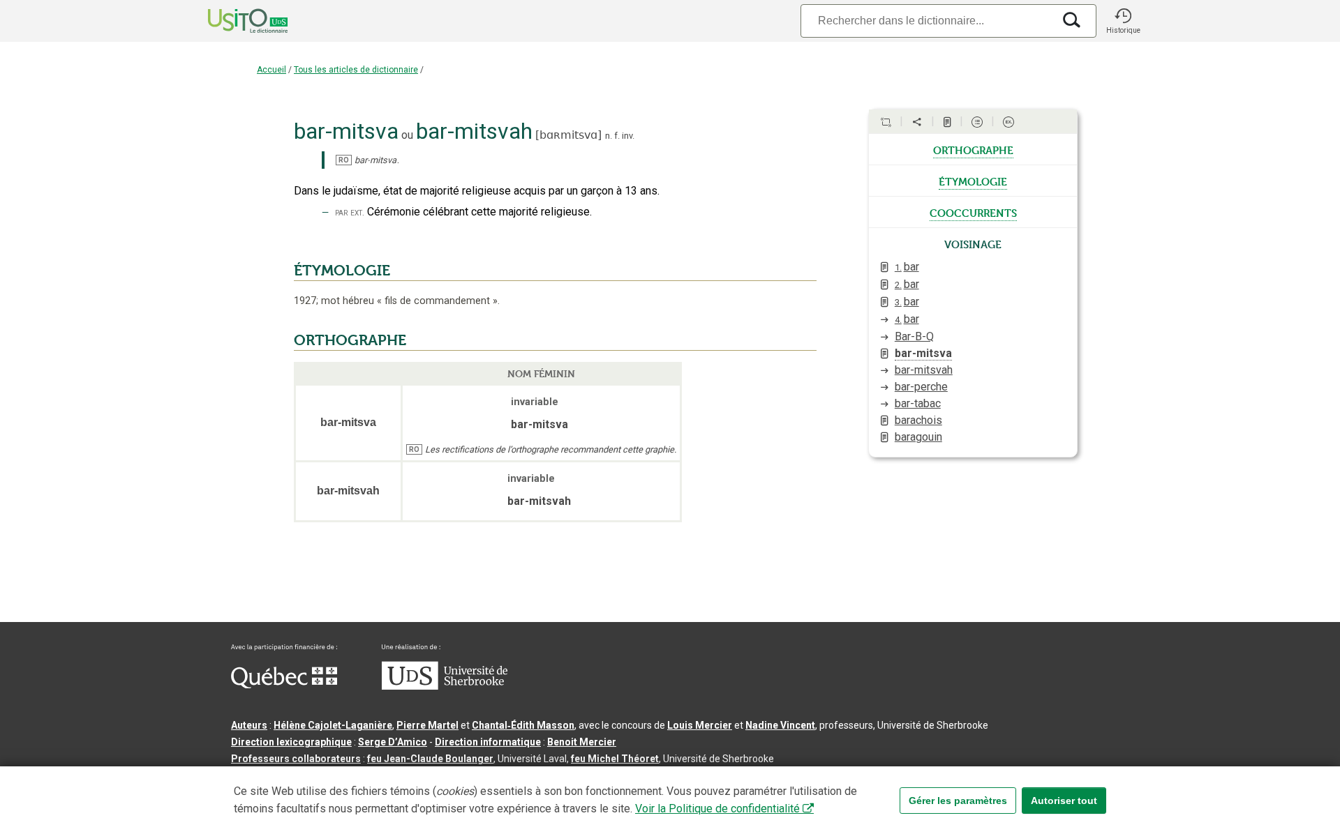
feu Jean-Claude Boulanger (430, 758)
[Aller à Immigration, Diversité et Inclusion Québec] (284, 684)
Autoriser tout (1064, 800)
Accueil (271, 70)
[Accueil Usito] (232, 21)
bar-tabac (918, 403)
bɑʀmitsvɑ (568, 135)
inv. (628, 135)
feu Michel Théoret (615, 758)
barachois (918, 420)
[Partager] (917, 122)
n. (608, 135)
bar (907, 266)
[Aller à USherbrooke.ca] (444, 686)
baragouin (918, 436)
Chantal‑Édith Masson (523, 725)
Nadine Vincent (780, 725)
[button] (1123, 21)
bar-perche (921, 386)
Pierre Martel (427, 725)
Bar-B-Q (914, 336)
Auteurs (249, 725)
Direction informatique (488, 742)
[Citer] (885, 122)
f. (617, 135)
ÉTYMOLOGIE (342, 270)
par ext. (349, 212)
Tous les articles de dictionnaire (356, 70)
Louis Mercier (699, 725)
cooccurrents (973, 212)
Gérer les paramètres (958, 800)
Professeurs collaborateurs (296, 758)
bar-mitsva (923, 353)
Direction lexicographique (291, 742)
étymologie (973, 180)
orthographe (973, 149)
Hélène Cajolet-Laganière (333, 725)
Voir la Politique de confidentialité (717, 808)
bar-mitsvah (924, 370)
